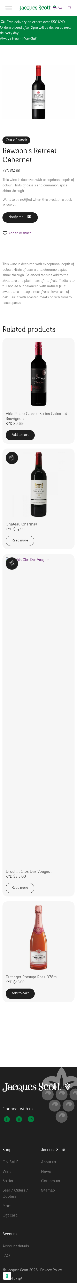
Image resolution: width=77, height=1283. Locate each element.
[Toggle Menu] (8, 8)
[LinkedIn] (31, 1120)
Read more (20, 540)
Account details (15, 1246)
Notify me (15, 217)
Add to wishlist (19, 233)
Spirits (7, 1181)
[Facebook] (6, 1120)
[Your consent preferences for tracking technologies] (7, 1276)
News (46, 1172)
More (6, 1206)
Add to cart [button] (20, 435)
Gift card (9, 1215)
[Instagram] (19, 1120)
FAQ (6, 1256)
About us (48, 1162)
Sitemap (48, 1190)
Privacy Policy (51, 1270)
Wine (6, 1172)
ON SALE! (11, 1162)
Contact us (50, 1181)
